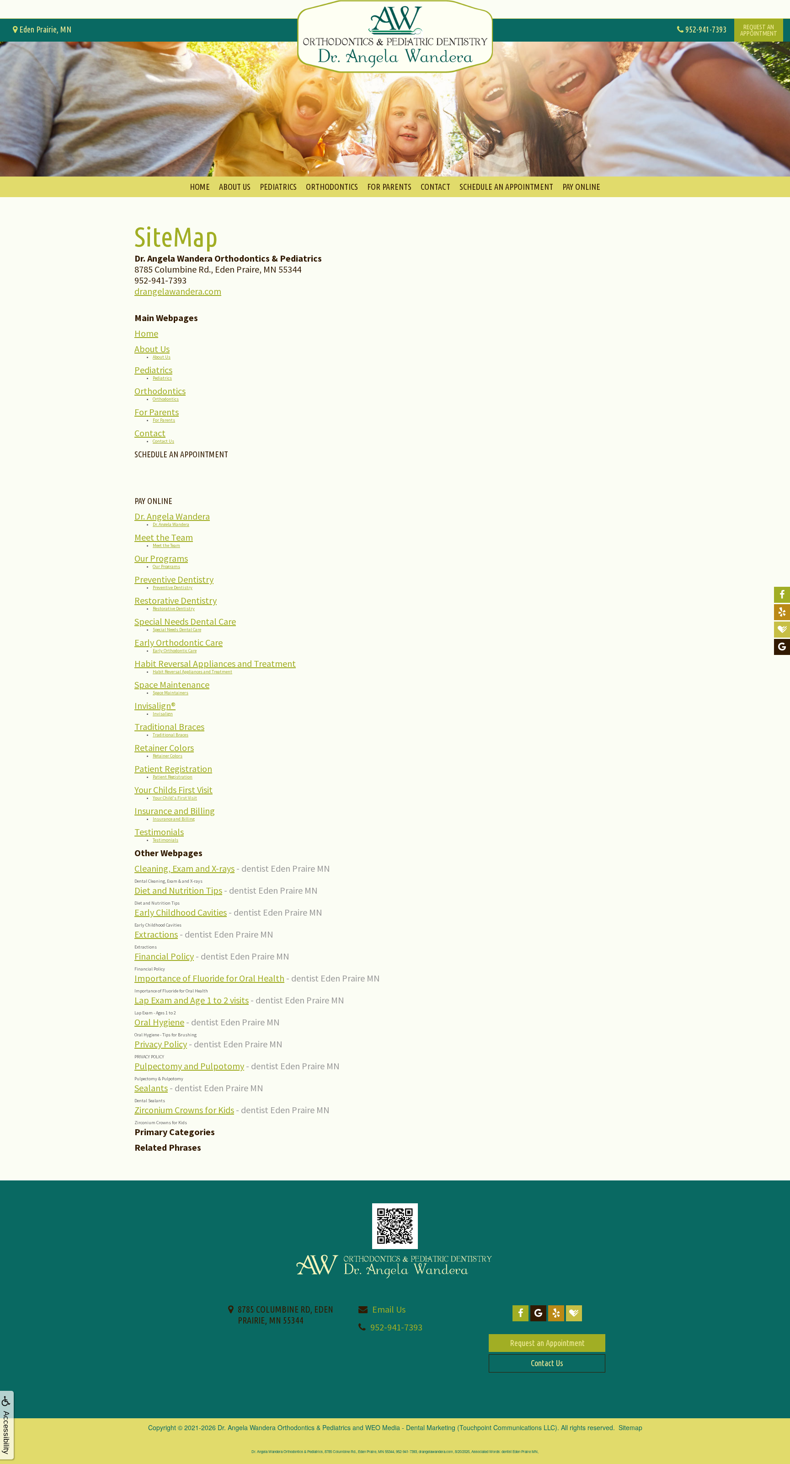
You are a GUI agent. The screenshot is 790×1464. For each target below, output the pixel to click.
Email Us (389, 1309)
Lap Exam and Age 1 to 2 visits (191, 1000)
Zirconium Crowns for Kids (184, 1109)
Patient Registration (173, 768)
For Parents (389, 186)
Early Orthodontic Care (178, 642)
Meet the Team (163, 537)
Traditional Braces (169, 726)
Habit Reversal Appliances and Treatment (215, 663)
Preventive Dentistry (174, 579)
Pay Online (581, 186)
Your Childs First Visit (173, 789)
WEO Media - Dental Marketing (410, 1427)
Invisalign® (155, 705)
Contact (435, 186)
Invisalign (163, 714)
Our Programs (161, 558)
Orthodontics (332, 186)
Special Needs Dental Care (185, 621)
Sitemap (630, 1427)
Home (200, 186)
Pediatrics (278, 186)
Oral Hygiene (159, 1022)
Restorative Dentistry (175, 600)
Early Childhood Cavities (180, 912)
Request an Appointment (547, 1342)
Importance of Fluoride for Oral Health (209, 978)
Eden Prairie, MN (44, 29)
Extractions (156, 934)
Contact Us (163, 441)
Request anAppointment (758, 30)
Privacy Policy (160, 1044)
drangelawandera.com (177, 291)
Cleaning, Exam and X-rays (184, 868)
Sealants (151, 1088)
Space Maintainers (170, 693)
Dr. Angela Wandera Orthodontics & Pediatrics (284, 1427)
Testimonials (159, 831)
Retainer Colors (164, 747)
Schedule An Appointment (506, 186)
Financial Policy (164, 956)
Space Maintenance (171, 684)
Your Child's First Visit (175, 798)
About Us (235, 186)
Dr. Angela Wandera (172, 516)
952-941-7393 (396, 1327)
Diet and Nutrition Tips (178, 890)
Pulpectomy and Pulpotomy (189, 1066)
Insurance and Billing (174, 810)
